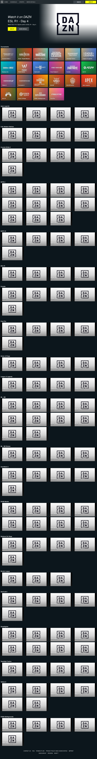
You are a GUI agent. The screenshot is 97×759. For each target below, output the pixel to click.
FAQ (33, 751)
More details (31, 2)
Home (6, 2)
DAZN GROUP (42, 753)
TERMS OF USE (40, 751)
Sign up (91, 2)
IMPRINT (71, 751)
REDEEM (50, 753)
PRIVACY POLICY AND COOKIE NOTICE (56, 751)
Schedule (13, 2)
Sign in (79, 2)
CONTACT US (27, 751)
